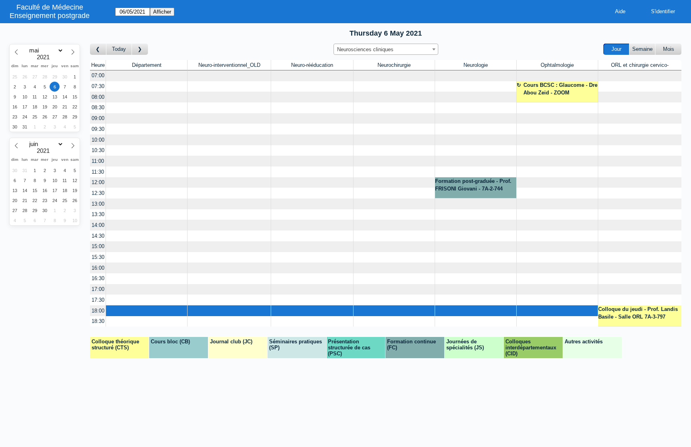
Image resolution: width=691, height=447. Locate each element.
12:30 (98, 193)
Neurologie (475, 65)
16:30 (98, 278)
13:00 (98, 204)
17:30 (98, 300)
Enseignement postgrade (50, 16)
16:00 (98, 268)
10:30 (98, 150)
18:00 (98, 311)
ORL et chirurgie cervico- (640, 65)
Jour (616, 49)
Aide (620, 11)
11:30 (98, 172)
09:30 (98, 129)
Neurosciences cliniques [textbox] (365, 49)
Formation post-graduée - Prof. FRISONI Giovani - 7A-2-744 (473, 185)
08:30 (98, 107)
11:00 (98, 161)
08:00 (98, 97)
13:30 (98, 214)
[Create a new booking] (146, 75)
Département (147, 65)
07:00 (98, 75)
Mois (668, 49)
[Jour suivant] (140, 49)
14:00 (98, 225)
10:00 (98, 140)
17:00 (98, 289)
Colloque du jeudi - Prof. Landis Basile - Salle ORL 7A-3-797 (638, 313)
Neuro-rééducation (312, 65)
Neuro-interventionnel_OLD (229, 65)
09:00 (98, 118)
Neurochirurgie (394, 65)
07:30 (98, 86)
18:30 (98, 321)
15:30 (98, 257)
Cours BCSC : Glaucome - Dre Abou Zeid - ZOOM (560, 89)
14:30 (98, 236)
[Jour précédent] (98, 49)
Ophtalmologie (557, 65)
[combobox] (386, 49)
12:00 (98, 182)
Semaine (642, 49)
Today (119, 49)
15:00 (98, 246)
